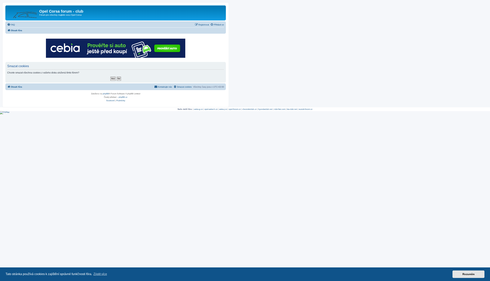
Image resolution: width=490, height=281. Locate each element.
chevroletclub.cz (249, 109)
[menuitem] (11, 24)
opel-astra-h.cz (210, 109)
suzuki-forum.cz (305, 109)
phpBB (106, 94)
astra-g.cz (198, 109)
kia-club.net (292, 109)
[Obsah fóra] (22, 12)
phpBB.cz (123, 97)
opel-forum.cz (235, 109)
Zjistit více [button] (100, 274)
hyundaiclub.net (265, 109)
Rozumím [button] (468, 274)
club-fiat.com (279, 109)
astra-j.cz (223, 109)
